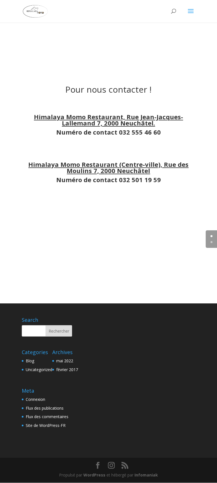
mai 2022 (64, 360)
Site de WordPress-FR (46, 425)
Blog (30, 360)
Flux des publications (45, 408)
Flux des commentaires (47, 416)
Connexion (35, 399)
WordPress (94, 475)
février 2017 (67, 369)
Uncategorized (39, 369)
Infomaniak (146, 475)
